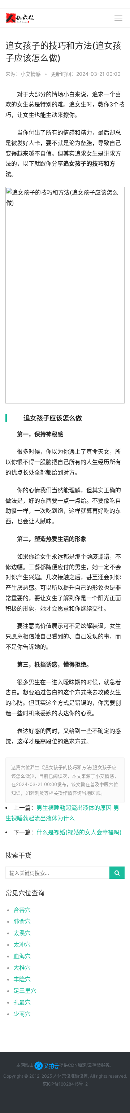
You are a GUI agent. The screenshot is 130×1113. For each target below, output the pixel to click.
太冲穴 (22, 944)
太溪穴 (22, 933)
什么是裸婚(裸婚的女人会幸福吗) (79, 832)
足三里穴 (24, 990)
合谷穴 (22, 909)
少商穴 (22, 1013)
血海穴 (22, 956)
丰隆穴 (22, 979)
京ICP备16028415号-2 (65, 1084)
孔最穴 (22, 1002)
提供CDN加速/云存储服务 (84, 1065)
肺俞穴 (22, 921)
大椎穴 (22, 967)
